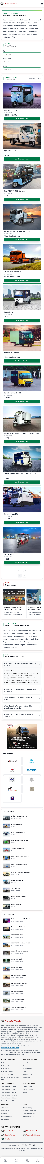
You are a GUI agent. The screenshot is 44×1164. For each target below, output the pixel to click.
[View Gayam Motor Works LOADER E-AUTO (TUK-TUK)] (22, 419)
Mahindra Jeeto (6, 1063)
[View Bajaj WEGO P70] (22, 95)
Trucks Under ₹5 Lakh (8, 1086)
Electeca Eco (9, 554)
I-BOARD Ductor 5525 (12, 272)
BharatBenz (26, 1077)
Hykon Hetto (9, 312)
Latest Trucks (27, 1086)
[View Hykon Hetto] (22, 297)
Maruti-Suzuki (27, 1074)
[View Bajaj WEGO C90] (22, 136)
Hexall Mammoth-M (11, 352)
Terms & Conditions (29, 1110)
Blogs (25, 1092)
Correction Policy (28, 1113)
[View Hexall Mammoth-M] (22, 338)
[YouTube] (30, 1145)
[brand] (12, 760)
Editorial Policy (6, 1116)
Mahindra (26, 1063)
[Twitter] (22, 1145)
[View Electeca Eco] (22, 540)
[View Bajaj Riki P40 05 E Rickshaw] (22, 176)
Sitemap (4, 1113)
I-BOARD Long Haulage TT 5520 (17, 231)
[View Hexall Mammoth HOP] (22, 378)
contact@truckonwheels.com (14, 1054)
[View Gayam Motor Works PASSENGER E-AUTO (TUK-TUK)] (22, 459)
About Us (4, 1108)
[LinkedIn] (26, 1145)
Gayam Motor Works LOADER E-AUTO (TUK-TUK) (22, 433)
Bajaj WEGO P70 (10, 110)
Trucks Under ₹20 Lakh (9, 1095)
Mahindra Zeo (5, 1068)
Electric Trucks (28, 1089)
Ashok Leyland (28, 1068)
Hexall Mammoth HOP (12, 393)
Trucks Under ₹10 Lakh (8, 1089)
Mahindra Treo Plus (7, 1071)
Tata (24, 1066)
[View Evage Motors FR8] (22, 499)
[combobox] (4, 54)
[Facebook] (19, 1145)
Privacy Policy (27, 1108)
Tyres (5, 51)
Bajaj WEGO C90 (10, 151)
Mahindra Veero (6, 1066)
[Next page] (24, 575)
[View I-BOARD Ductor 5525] (22, 257)
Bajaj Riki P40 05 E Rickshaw (15, 191)
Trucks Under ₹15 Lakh (8, 1092)
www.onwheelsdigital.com (10, 1047)
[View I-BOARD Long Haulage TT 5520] (22, 217)
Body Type (7, 58)
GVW (5, 66)
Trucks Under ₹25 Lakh (8, 1098)
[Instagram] (34, 1145)
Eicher (25, 1071)
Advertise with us (28, 1116)
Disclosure (5, 1119)
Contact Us (5, 1110)
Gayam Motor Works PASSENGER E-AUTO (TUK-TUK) (22, 474)
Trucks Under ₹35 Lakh (8, 1101)
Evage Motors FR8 (11, 514)
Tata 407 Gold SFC (7, 1074)
